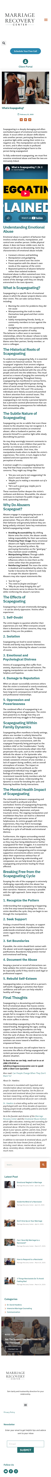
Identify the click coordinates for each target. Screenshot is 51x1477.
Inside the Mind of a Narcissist (29, 1201)
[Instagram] (16, 1471)
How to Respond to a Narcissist (29, 1259)
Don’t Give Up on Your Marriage (29, 1221)
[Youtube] (6, 1471)
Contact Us (13, 1349)
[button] (46, 19)
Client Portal (25, 66)
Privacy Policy (9, 1412)
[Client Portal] (25, 61)
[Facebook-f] (11, 1471)
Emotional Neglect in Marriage (29, 1182)
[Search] (43, 1164)
